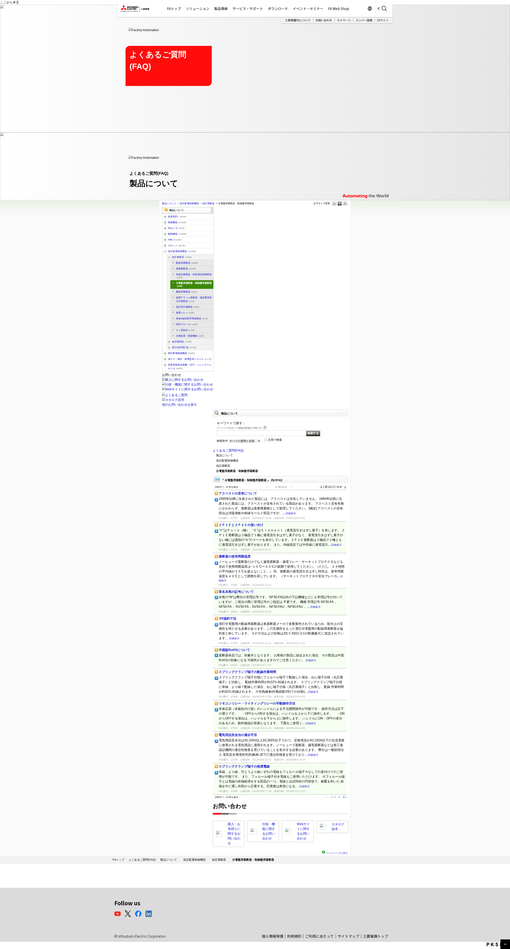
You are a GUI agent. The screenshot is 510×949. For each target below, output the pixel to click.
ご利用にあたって (319, 936)
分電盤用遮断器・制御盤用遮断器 (194, 284)
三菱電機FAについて (298, 20)
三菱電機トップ (375, 936)
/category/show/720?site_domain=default (169, 257)
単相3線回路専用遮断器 (192, 318)
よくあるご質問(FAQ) (228, 450)
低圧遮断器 (209, 203)
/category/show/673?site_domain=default (165, 245)
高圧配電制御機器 (181, 353)
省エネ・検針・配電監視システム (190, 359)
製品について (169, 203)
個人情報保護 (272, 936)
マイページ (344, 20)
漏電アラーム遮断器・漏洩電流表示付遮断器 (194, 299)
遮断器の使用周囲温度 (235, 556)
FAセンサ (176, 228)
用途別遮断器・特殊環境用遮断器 (194, 276)
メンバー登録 (364, 20)
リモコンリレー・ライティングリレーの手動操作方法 (257, 703)
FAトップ (174, 8)
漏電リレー (185, 312)
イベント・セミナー (308, 8)
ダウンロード (278, 8)
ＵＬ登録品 (185, 330)
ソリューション (197, 8)
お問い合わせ (323, 20)
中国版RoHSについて (234, 650)
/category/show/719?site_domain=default (165, 251)
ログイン (382, 20)
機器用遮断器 (186, 291)
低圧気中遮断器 (187, 307)
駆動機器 (177, 234)
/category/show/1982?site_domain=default (165, 228)
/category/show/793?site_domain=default (165, 353)
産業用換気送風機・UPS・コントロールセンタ (189, 366)
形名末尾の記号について (236, 591)
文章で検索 (275, 439)
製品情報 (221, 8)
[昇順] (345, 486)
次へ (345, 797)
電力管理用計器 (184, 347)
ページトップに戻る (337, 852)
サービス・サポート (247, 8)
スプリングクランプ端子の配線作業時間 (247, 672)
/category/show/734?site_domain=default (169, 341)
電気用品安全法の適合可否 (238, 735)
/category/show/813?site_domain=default (165, 365)
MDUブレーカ (187, 324)
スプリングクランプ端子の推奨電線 (244, 766)
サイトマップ (348, 936)
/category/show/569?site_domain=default (165, 234)
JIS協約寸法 (227, 618)
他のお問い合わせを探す (179, 404)
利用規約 (294, 936)
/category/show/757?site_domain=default (165, 359)
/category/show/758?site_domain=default (169, 347)
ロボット (176, 245)
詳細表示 (291, 513)
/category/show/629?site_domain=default (165, 222)
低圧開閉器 (182, 341)
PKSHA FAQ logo (497, 944)
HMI (174, 239)
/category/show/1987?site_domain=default (165, 216)
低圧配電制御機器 (189, 203)
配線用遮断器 (187, 262)
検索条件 (222, 440)
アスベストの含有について (238, 493)
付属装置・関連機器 (190, 335)
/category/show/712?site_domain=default (165, 240)
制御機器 (177, 222)
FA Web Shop (338, 8)
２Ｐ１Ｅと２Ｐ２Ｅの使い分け (241, 525)
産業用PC (177, 216)
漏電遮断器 (186, 268)
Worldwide (370, 8)
